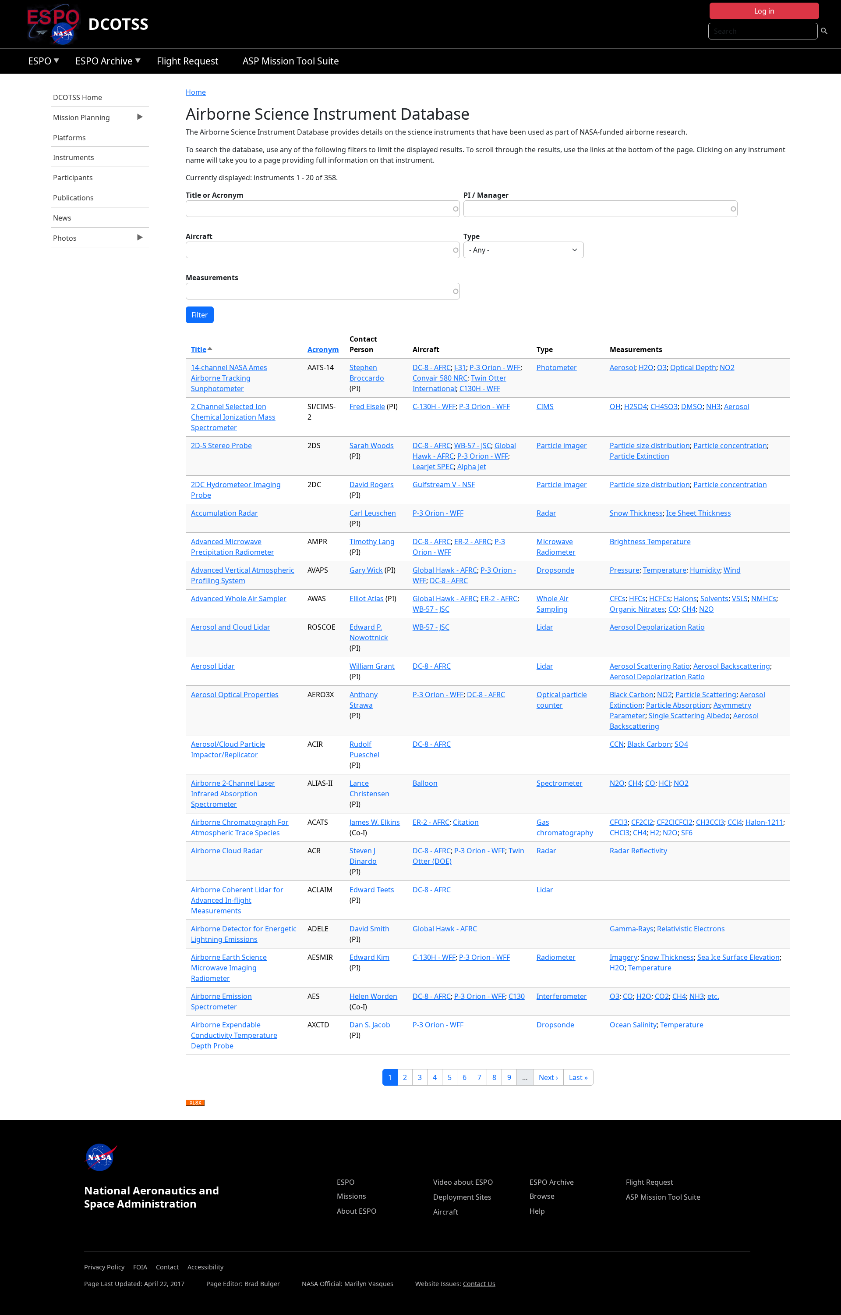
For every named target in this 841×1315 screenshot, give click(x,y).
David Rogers (372, 484)
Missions (351, 1196)
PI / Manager (486, 195)
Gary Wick (366, 570)
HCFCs (659, 598)
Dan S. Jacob (370, 1025)
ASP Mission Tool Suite (291, 61)
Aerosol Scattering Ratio (650, 666)
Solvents (714, 598)
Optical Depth (693, 367)
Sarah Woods (372, 445)
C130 (517, 996)
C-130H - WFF (434, 406)
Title (202, 349)
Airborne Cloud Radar (227, 850)
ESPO (37, 62)
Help (537, 1211)
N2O (706, 609)
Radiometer (556, 957)
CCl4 (735, 822)
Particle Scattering (705, 694)
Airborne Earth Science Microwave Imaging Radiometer (229, 967)
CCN (617, 744)
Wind (732, 570)
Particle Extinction (639, 456)
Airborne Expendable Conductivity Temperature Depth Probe (234, 1035)
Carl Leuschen (373, 513)
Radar (546, 513)
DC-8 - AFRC (432, 367)
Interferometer (562, 996)
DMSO (692, 406)
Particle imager (562, 445)
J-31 (460, 367)
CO (673, 609)
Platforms (69, 138)
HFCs (637, 598)
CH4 (689, 609)
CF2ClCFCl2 (675, 822)
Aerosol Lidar (213, 666)
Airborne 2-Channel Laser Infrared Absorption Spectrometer (233, 793)
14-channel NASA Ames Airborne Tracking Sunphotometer (229, 378)
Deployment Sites (462, 1197)
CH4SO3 (664, 406)
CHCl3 (619, 832)
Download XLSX (195, 1103)
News (62, 218)
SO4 (681, 744)
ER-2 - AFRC (472, 541)
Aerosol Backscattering (731, 666)
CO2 (662, 996)
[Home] (56, 24)
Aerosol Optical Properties (235, 694)
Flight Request (188, 61)
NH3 (713, 406)
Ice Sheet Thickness (698, 513)
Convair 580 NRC (440, 378)
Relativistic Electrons (691, 929)
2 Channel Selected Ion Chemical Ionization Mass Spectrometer (233, 417)
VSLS (740, 598)
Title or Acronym (215, 195)
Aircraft (199, 236)
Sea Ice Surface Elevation (738, 957)
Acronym (323, 349)
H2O (646, 367)
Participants (73, 177)
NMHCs (763, 598)
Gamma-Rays (632, 929)
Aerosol (622, 367)
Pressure (625, 570)
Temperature (664, 570)
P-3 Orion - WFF (495, 367)
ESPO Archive (102, 62)
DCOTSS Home (77, 97)
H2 (654, 832)
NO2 (727, 367)
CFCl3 (619, 822)
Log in (764, 11)
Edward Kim (369, 957)
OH (615, 406)
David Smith (369, 929)
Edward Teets (372, 889)
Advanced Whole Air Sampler (238, 598)
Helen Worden (373, 996)
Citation (466, 822)
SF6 (687, 832)
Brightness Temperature (650, 541)
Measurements (212, 277)
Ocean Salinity (633, 1025)
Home (196, 92)
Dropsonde (555, 570)
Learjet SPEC (433, 466)
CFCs (617, 598)
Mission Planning (80, 120)
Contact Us (479, 1283)
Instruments (73, 157)
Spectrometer (560, 783)
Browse (542, 1196)
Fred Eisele (367, 406)
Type (471, 236)
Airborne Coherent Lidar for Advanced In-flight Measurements (237, 900)
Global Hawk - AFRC (445, 570)
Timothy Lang (372, 541)
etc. (713, 996)
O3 (662, 367)
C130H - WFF (479, 388)
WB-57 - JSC (472, 445)
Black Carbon (632, 694)
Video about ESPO (463, 1182)
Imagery (623, 957)
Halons (685, 598)
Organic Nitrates (637, 609)
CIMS (545, 406)
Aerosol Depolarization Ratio (657, 627)
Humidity (705, 570)
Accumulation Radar (224, 513)
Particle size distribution (650, 445)
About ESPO (357, 1211)
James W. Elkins (375, 822)
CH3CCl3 (710, 822)
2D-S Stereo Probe (221, 445)
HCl (664, 783)
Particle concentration (730, 445)
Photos (64, 240)
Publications (73, 198)
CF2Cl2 (642, 822)
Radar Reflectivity (638, 850)
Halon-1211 (764, 822)
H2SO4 (635, 406)
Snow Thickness (636, 513)
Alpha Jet (471, 466)
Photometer (557, 367)
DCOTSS (118, 24)
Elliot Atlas (367, 598)
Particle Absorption (678, 705)
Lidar (545, 627)
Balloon (425, 783)
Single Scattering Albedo (689, 715)
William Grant (372, 666)
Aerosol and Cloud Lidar (230, 627)
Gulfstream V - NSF (444, 484)
